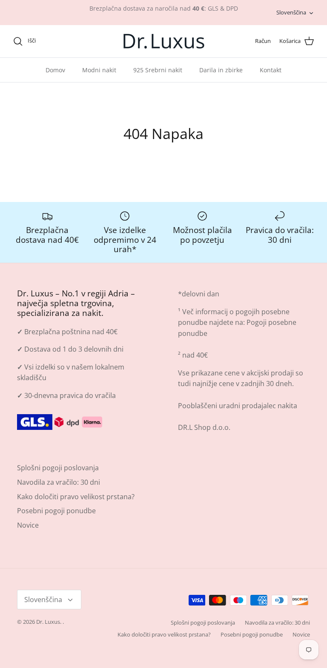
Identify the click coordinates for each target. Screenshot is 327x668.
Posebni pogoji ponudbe (56, 510)
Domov (55, 70)
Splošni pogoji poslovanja (58, 467)
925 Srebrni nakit (157, 70)
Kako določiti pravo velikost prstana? (76, 496)
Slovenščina (291, 12)
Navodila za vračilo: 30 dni (58, 482)
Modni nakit (99, 70)
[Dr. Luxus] (163, 41)
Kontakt (270, 70)
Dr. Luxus (48, 621)
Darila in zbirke (221, 70)
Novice (28, 525)
